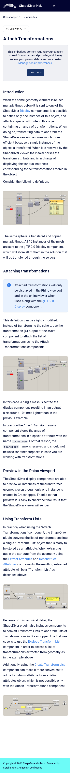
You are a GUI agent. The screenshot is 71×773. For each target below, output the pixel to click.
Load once (35, 72)
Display (25, 111)
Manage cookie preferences (35, 63)
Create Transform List (50, 664)
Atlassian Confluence (30, 767)
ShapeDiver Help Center (31, 6)
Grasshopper (10, 17)
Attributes (31, 17)
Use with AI (16, 28)
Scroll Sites (9, 767)
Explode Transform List (44, 641)
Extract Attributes (20, 559)
